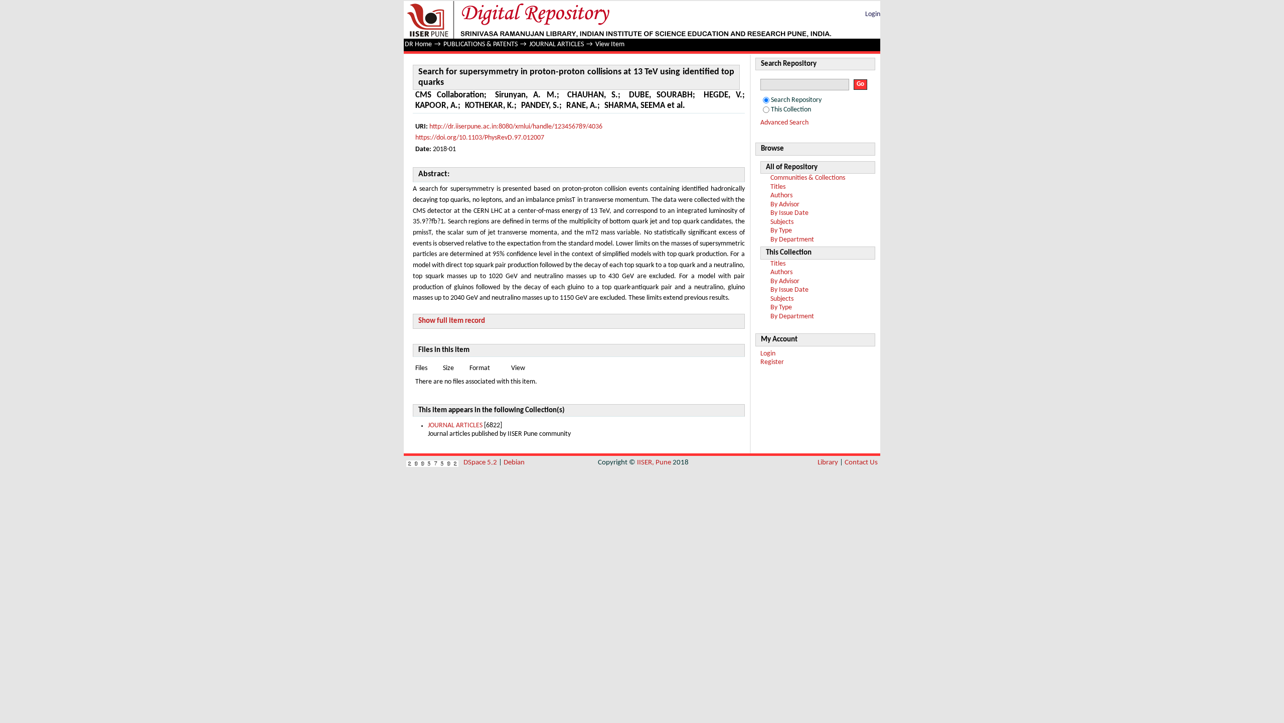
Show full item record (451, 321)
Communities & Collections (807, 178)
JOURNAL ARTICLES (556, 44)
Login (872, 14)
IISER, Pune (654, 462)
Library (828, 462)
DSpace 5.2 (481, 462)
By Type (781, 230)
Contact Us (861, 462)
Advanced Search (784, 122)
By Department (792, 239)
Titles (777, 187)
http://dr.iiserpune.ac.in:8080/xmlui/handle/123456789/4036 (515, 127)
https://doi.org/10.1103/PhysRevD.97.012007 (479, 138)
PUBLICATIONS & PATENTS (480, 44)
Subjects (781, 222)
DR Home (418, 44)
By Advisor (784, 204)
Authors (781, 195)
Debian (514, 462)
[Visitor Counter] (432, 462)
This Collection (791, 109)
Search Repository (796, 100)
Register (772, 362)
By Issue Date (789, 213)
